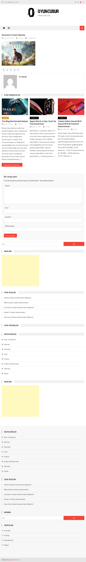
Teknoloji (34, 118)
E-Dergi (6, 535)
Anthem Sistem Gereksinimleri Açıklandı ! (17, 298)
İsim (7, 208)
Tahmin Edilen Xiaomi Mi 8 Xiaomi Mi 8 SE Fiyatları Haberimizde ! (69, 124)
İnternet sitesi (9, 226)
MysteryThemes (15, 560)
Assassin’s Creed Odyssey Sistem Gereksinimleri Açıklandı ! (13, 165)
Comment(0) (31, 38)
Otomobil (7, 349)
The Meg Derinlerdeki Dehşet (15, 121)
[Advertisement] (20, 270)
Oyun (6, 354)
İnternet (7, 344)
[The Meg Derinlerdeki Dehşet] (15, 106)
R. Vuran (20, 38)
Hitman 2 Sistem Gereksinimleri (14, 312)
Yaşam (6, 373)
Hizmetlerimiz (8, 540)
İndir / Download (9, 339)
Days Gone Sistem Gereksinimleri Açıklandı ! (19, 317)
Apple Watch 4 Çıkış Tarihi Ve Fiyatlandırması (43, 122)
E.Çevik (75, 129)
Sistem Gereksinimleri (11, 364)
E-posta (8, 217)
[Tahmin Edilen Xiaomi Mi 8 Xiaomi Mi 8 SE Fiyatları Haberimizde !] (71, 106)
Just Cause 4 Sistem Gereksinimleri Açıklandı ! (19, 307)
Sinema (5, 118)
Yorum (7, 185)
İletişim (6, 545)
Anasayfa (7, 530)
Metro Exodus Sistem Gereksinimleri (16, 302)
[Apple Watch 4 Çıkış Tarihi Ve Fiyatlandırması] (43, 106)
